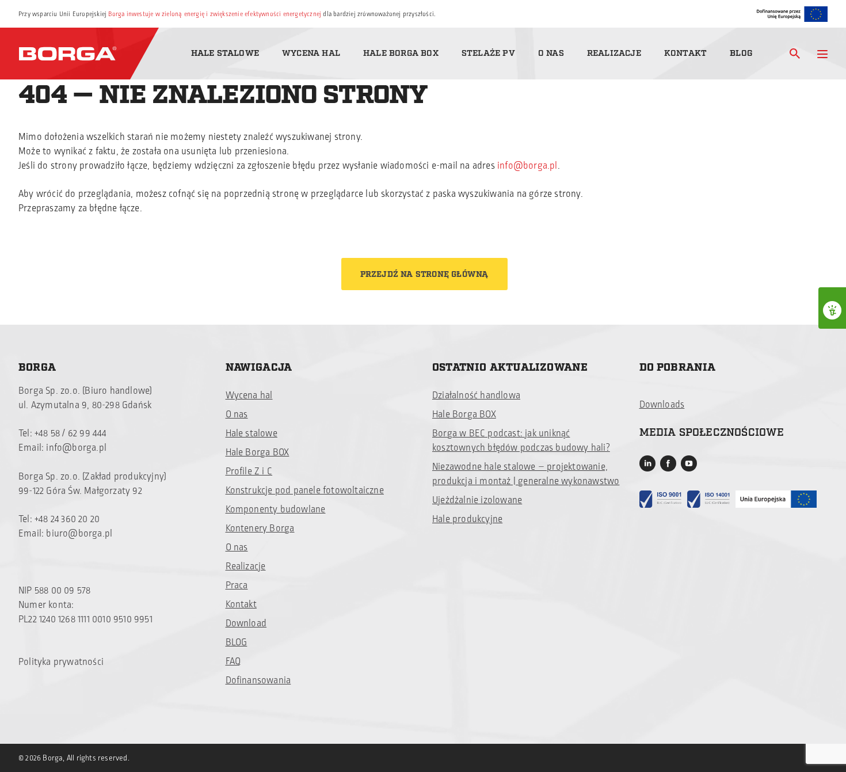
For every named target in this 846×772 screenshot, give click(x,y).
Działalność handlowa (476, 395)
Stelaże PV (488, 53)
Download (246, 623)
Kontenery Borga (260, 528)
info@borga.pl (527, 166)
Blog (741, 53)
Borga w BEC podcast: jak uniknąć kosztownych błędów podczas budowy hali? (521, 441)
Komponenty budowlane (276, 509)
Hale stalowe (225, 53)
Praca (237, 585)
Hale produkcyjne (467, 519)
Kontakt (685, 53)
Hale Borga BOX (401, 53)
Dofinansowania (258, 680)
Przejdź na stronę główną (424, 274)
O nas (551, 53)
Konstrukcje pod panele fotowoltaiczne (305, 490)
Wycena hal (311, 53)
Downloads (662, 405)
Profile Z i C (249, 471)
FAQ (233, 661)
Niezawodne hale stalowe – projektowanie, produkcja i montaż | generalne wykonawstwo (525, 474)
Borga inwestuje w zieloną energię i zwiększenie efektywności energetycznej (214, 14)
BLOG (236, 642)
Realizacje (614, 53)
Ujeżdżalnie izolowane (477, 500)
